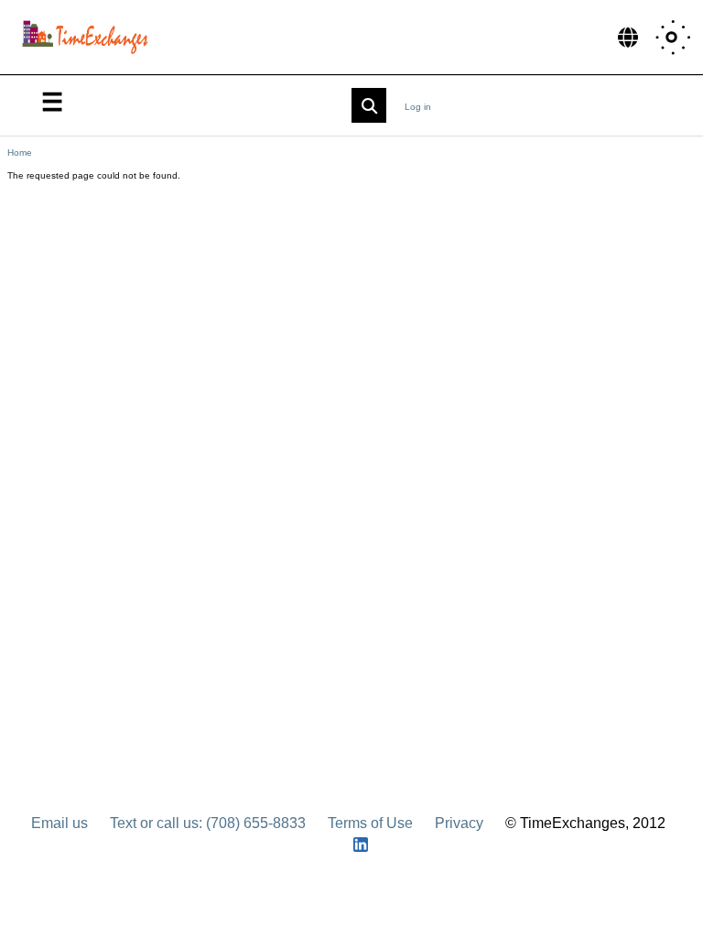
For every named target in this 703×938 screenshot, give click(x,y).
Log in (418, 107)
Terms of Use (370, 823)
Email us (59, 823)
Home (19, 152)
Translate (628, 36)
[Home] (89, 37)
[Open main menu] (52, 101)
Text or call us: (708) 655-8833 (208, 823)
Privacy (459, 823)
